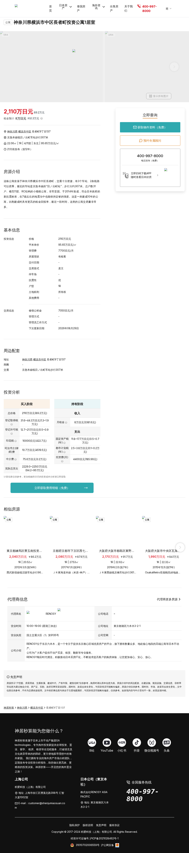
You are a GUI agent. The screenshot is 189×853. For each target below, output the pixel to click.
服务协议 (114, 825)
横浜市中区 (24, 131)
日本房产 (63, 7)
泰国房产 (81, 8)
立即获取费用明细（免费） (52, 488)
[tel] (139, 8)
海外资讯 (96, 7)
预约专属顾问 (152, 140)
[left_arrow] (8, 547)
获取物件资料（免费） (152, 127)
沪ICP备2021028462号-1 (104, 838)
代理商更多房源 (167, 599)
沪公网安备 (107, 845)
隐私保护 (74, 825)
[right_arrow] (180, 547)
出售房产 (114, 8)
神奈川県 (12, 131)
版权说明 (88, 825)
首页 (50, 8)
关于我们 (128, 8)
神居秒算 (9, 707)
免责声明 (101, 825)
